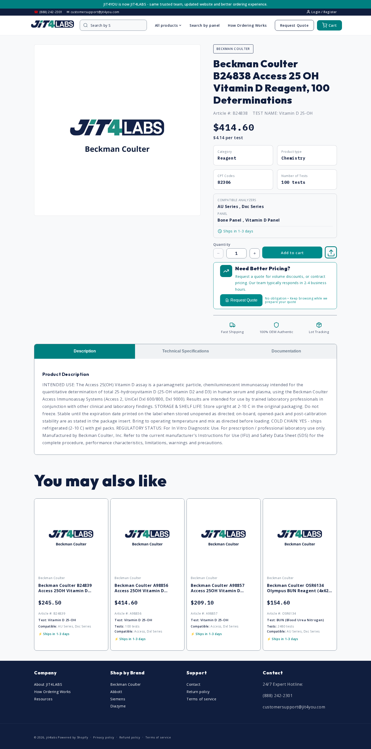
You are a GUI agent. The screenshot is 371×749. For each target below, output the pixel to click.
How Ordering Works (247, 25)
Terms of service (202, 699)
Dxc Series (253, 206)
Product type (291, 151)
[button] (331, 253)
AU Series (228, 206)
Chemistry (293, 158)
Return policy (198, 691)
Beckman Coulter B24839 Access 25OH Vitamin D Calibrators (65, 588)
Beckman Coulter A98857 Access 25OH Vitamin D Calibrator (217, 588)
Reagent (227, 158)
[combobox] (116, 25)
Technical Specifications (185, 351)
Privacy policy (103, 737)
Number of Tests (294, 176)
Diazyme (118, 706)
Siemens (117, 699)
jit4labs (51, 737)
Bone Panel (230, 220)
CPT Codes (226, 176)
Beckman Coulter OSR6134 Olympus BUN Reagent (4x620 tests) (299, 588)
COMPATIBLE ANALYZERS (237, 200)
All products (166, 25)
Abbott (116, 691)
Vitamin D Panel (262, 220)
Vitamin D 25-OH (296, 113)
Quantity (222, 244)
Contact (193, 684)
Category (225, 151)
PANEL (222, 214)
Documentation (286, 351)
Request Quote (294, 25)
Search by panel (205, 25)
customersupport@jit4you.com (294, 707)
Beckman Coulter (125, 684)
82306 (224, 182)
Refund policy (129, 737)
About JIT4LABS (48, 684)
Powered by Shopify (73, 737)
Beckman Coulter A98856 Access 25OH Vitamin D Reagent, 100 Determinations (146, 588)
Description (85, 351)
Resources (43, 699)
